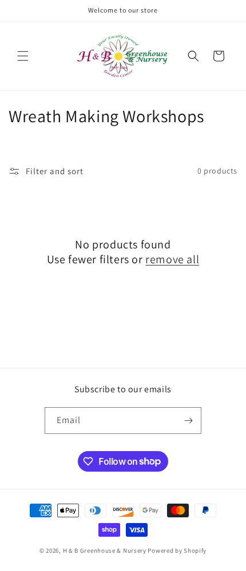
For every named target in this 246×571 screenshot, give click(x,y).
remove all (172, 259)
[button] (22, 56)
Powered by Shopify (177, 550)
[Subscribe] (188, 420)
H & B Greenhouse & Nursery (104, 550)
